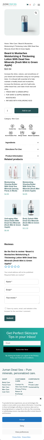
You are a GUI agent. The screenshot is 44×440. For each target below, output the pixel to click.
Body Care (6, 382)
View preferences (22, 432)
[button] (40, 399)
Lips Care (5, 392)
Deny (22, 426)
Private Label (33, 385)
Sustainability (34, 387)
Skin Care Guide (21, 387)
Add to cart (26, 111)
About (31, 382)
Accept (22, 419)
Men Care (13, 43)
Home (6, 43)
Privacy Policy (16, 437)
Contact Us (19, 384)
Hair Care (5, 387)
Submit (9, 318)
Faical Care (6, 385)
